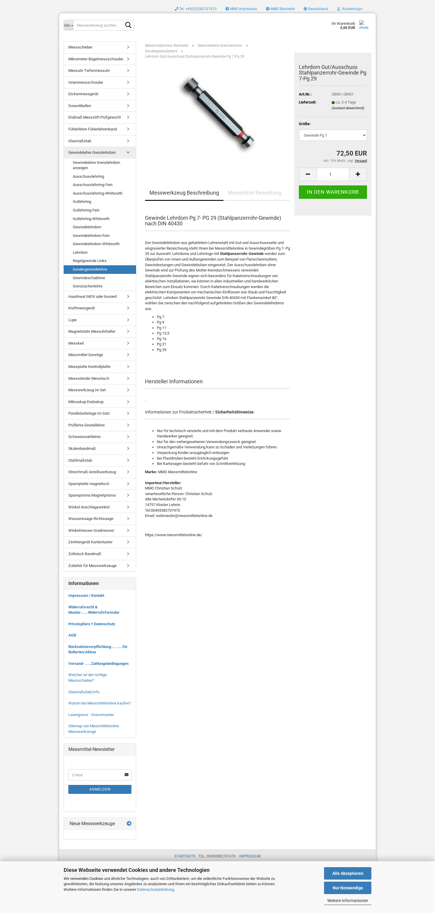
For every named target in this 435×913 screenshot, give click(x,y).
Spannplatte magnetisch (88, 483)
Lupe (72, 320)
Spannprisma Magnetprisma (92, 495)
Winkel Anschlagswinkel (88, 507)
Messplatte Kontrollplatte (89, 366)
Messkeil (76, 343)
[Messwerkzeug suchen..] (128, 25)
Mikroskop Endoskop (86, 402)
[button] (316, 8)
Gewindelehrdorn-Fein (91, 235)
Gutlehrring (82, 201)
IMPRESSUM (250, 856)
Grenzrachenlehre (87, 286)
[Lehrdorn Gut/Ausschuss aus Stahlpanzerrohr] (217, 115)
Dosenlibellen (79, 106)
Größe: (305, 124)
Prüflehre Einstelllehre (86, 425)
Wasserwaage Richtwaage (90, 518)
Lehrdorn (80, 252)
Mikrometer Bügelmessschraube (95, 59)
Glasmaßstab (79, 141)
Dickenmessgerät (83, 94)
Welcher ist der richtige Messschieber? (87, 678)
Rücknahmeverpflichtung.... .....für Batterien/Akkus (98, 649)
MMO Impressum (243, 9)
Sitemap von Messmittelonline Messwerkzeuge (93, 729)
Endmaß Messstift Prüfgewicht (94, 117)
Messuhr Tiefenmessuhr (89, 70)
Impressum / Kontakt (86, 595)
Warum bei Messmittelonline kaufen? (99, 703)
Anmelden (100, 789)
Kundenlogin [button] (351, 9)
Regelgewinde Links (90, 260)
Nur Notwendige (348, 887)
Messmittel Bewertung (254, 193)
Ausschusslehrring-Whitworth (98, 193)
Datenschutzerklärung (155, 889)
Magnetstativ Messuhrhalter (91, 331)
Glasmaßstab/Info (83, 692)
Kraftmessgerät (81, 308)
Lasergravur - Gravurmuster (91, 714)
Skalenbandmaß (82, 448)
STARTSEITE (185, 856)
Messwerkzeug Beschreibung (184, 193)
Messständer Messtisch (88, 378)
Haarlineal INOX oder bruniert (92, 296)
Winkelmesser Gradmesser (91, 530)
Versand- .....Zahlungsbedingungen (98, 663)
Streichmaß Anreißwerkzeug (92, 472)
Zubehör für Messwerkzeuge (92, 565)
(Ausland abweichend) (348, 108)
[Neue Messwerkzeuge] (129, 823)
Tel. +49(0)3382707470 (197, 9)
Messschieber (80, 47)
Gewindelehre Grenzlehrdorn (92, 152)
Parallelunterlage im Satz (89, 413)
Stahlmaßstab (80, 460)
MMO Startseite (282, 9)
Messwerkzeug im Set (87, 390)
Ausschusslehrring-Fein (92, 184)
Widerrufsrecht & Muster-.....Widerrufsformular (94, 610)
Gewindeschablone (89, 278)
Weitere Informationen (347, 900)
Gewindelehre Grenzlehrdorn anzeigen (96, 165)
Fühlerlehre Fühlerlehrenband (92, 129)
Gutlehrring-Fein (86, 210)
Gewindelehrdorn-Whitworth (96, 244)
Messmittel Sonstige (85, 355)
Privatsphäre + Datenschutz (91, 624)
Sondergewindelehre (90, 269)
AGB (72, 635)
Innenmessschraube (85, 82)
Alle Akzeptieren (347, 873)
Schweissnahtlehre (84, 436)
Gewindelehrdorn (87, 227)
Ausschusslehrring (88, 176)
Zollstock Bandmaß (84, 554)
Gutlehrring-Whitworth (91, 218)
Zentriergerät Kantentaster (90, 542)
